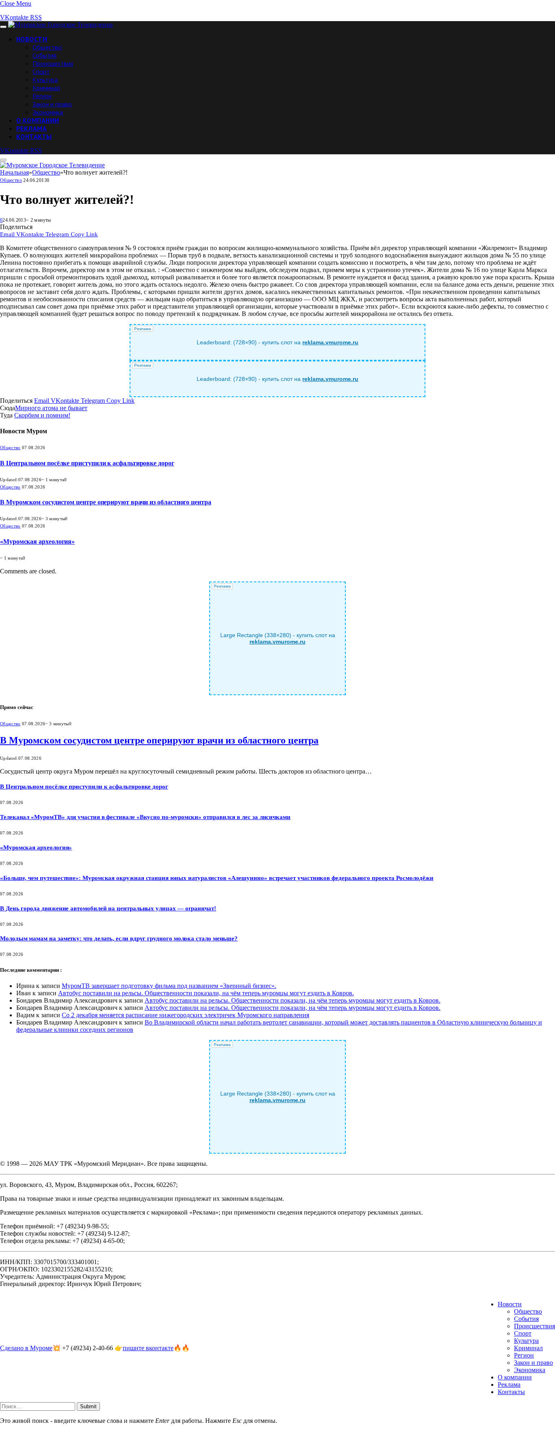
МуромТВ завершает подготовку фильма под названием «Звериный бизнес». (169, 985)
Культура (45, 80)
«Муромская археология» (37, 541)
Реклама (31, 128)
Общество (47, 47)
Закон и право (52, 104)
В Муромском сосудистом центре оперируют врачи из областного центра (105, 502)
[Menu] (3, 27)
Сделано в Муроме (26, 1348)
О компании (37, 120)
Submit (88, 1406)
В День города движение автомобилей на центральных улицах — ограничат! (108, 908)
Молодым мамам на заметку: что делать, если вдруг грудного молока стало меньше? (119, 938)
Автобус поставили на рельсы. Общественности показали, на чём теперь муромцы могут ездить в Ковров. (206, 993)
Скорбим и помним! (42, 415)
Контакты (34, 136)
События (44, 55)
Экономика (48, 112)
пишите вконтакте (148, 1348)
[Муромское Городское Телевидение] (60, 24)
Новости (31, 39)
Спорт (41, 71)
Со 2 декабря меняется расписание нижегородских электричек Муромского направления (185, 1015)
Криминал (46, 88)
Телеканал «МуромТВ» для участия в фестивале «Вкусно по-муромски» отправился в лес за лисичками (145, 817)
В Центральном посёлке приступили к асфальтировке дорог (87, 463)
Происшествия (53, 63)
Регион (42, 96)
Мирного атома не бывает (51, 407)
